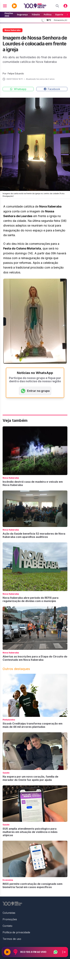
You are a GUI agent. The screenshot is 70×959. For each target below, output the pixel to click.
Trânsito (36, 14)
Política (47, 14)
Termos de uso (12, 938)
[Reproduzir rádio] (7, 952)
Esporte (59, 14)
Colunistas (9, 912)
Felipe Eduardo (16, 73)
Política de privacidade (16, 932)
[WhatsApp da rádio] (55, 952)
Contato (7, 925)
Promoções (10, 919)
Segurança (22, 14)
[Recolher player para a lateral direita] (64, 952)
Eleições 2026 (9, 14)
